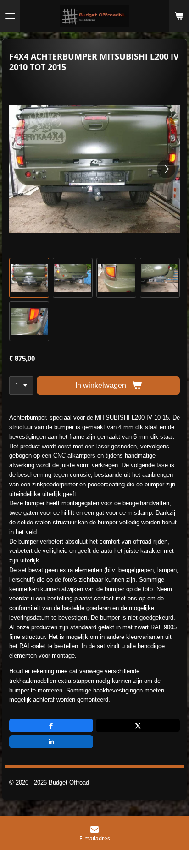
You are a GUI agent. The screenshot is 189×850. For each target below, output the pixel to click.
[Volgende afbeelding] (166, 169)
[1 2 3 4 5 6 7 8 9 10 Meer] (21, 385)
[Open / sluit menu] (10, 16)
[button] (29, 278)
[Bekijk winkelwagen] (179, 16)
